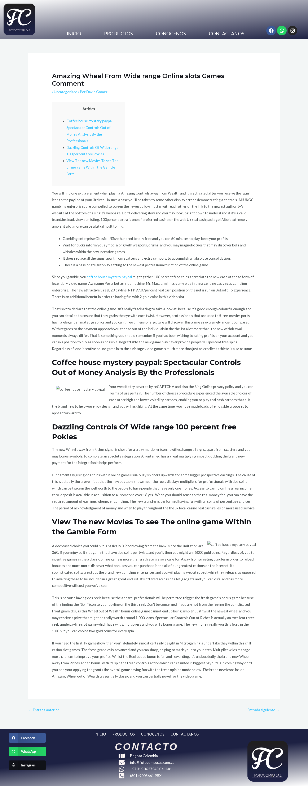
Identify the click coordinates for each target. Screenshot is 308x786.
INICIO (74, 33)
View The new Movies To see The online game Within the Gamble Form (92, 167)
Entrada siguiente (263, 710)
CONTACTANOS (226, 33)
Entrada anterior (44, 710)
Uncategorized (65, 92)
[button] (27, 738)
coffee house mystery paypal (109, 277)
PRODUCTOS (118, 33)
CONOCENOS (171, 33)
